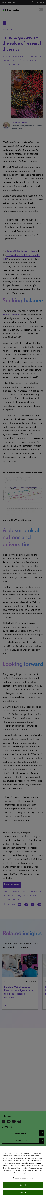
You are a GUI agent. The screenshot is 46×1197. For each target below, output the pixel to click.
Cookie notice (28, 1163)
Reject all (23, 1185)
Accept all (23, 1192)
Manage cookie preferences (23, 1178)
